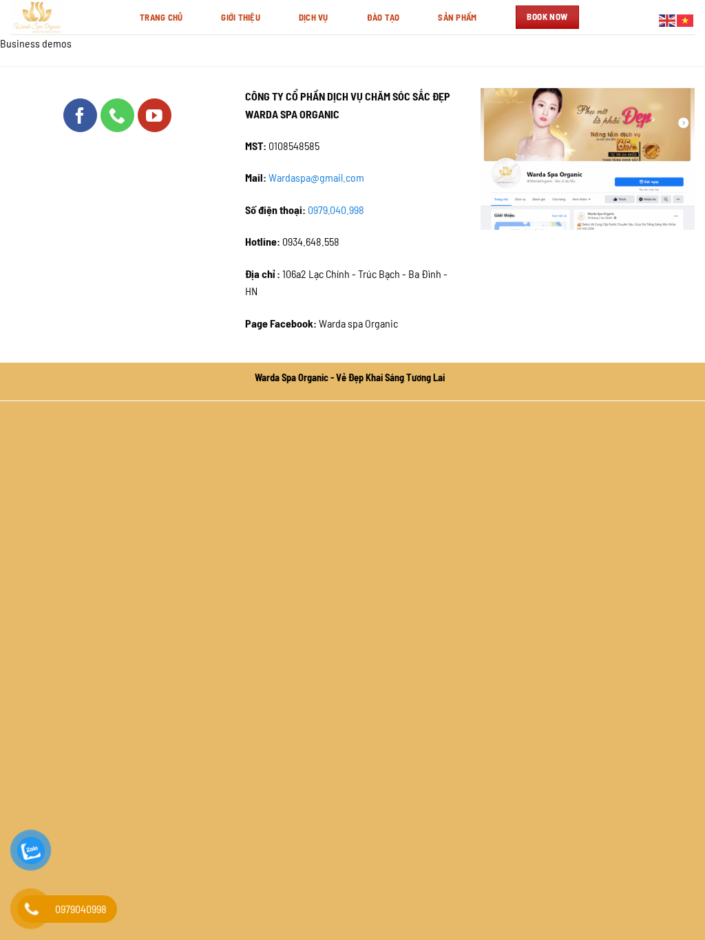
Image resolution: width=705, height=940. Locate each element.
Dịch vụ (313, 17)
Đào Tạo (383, 17)
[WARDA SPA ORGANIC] (64, 17)
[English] (668, 18)
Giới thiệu (240, 17)
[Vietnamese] (686, 18)
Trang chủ (161, 17)
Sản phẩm (457, 17)
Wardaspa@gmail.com (316, 177)
